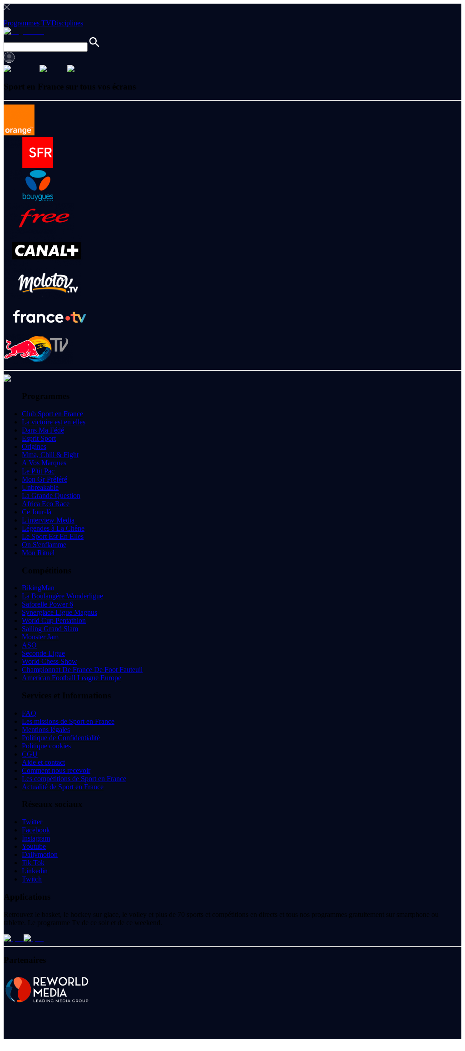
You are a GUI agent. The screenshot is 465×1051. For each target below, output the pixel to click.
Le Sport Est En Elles (53, 536)
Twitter (32, 822)
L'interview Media (48, 520)
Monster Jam (40, 637)
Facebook (36, 830)
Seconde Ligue (43, 653)
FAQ (29, 713)
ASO (29, 645)
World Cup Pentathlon (54, 620)
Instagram (36, 838)
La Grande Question (51, 495)
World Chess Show (49, 661)
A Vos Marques (44, 463)
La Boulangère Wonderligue (62, 596)
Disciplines (67, 23)
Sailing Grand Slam (50, 629)
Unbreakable (40, 487)
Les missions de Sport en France (68, 721)
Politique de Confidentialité (61, 738)
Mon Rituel (38, 553)
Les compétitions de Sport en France (74, 778)
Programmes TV (27, 23)
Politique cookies (46, 746)
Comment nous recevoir (56, 770)
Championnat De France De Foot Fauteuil (82, 669)
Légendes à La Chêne (53, 528)
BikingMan (38, 588)
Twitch (32, 879)
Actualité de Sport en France (63, 787)
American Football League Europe (71, 678)
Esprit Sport (39, 438)
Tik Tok (33, 863)
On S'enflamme (44, 544)
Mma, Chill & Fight (50, 454)
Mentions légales (46, 729)
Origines (34, 446)
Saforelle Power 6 (47, 604)
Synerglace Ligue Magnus (59, 612)
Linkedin (35, 871)
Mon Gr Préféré (44, 479)
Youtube (34, 846)
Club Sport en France (52, 414)
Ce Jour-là (36, 512)
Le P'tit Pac (38, 471)
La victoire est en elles (53, 422)
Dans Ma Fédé (43, 430)
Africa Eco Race (45, 504)
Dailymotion (40, 854)
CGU (30, 754)
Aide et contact (43, 762)
